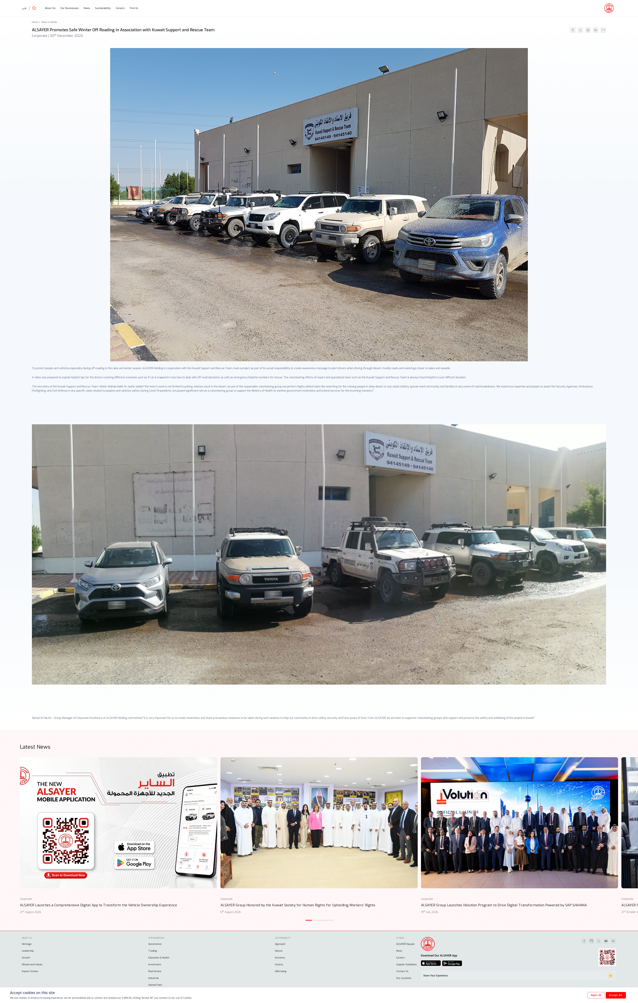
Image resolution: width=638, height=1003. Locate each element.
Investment (154, 964)
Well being (280, 971)
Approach (280, 944)
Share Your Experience (435, 975)
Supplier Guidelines (406, 964)
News (399, 950)
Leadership (28, 950)
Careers (400, 957)
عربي (24, 8)
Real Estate (154, 971)
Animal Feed (155, 985)
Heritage (27, 944)
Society (279, 964)
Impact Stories (30, 971)
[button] (308, 920)
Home (35, 22)
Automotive (154, 944)
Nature (279, 950)
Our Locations (403, 978)
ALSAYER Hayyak (405, 944)
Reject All (596, 995)
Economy (280, 957)
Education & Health (158, 957)
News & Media (49, 22)
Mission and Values (32, 964)
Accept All (616, 995)
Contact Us (402, 971)
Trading (152, 950)
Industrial (153, 978)
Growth (26, 957)
